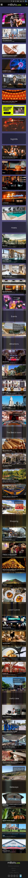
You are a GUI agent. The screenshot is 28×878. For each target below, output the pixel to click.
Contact (13, 870)
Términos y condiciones (13, 866)
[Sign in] (21, 1)
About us (13, 868)
